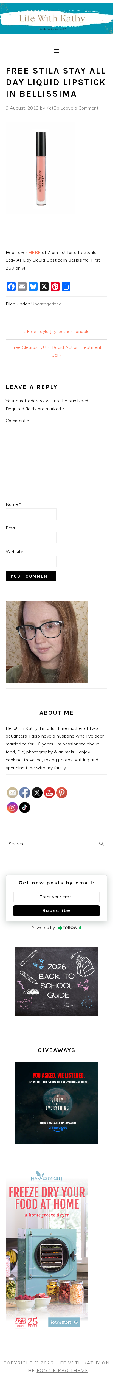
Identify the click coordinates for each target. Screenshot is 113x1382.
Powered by (43, 927)
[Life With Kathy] (56, 37)
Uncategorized (46, 304)
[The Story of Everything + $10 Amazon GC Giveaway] (56, 1142)
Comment (17, 420)
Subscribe (56, 910)
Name (13, 504)
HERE (35, 252)
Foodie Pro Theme (62, 1370)
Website (15, 551)
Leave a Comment (80, 108)
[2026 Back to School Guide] (56, 1014)
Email (13, 528)
